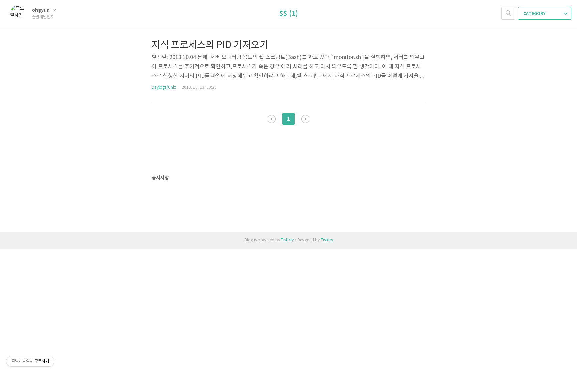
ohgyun (41, 10)
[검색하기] (508, 13)
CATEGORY (534, 13)
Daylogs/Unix (164, 87)
